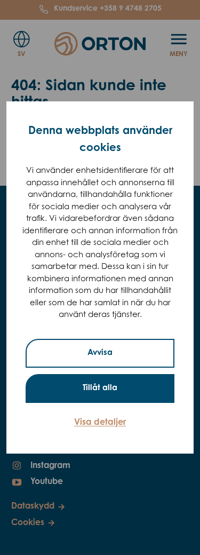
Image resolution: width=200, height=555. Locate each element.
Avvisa (100, 353)
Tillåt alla (100, 388)
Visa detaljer (100, 422)
